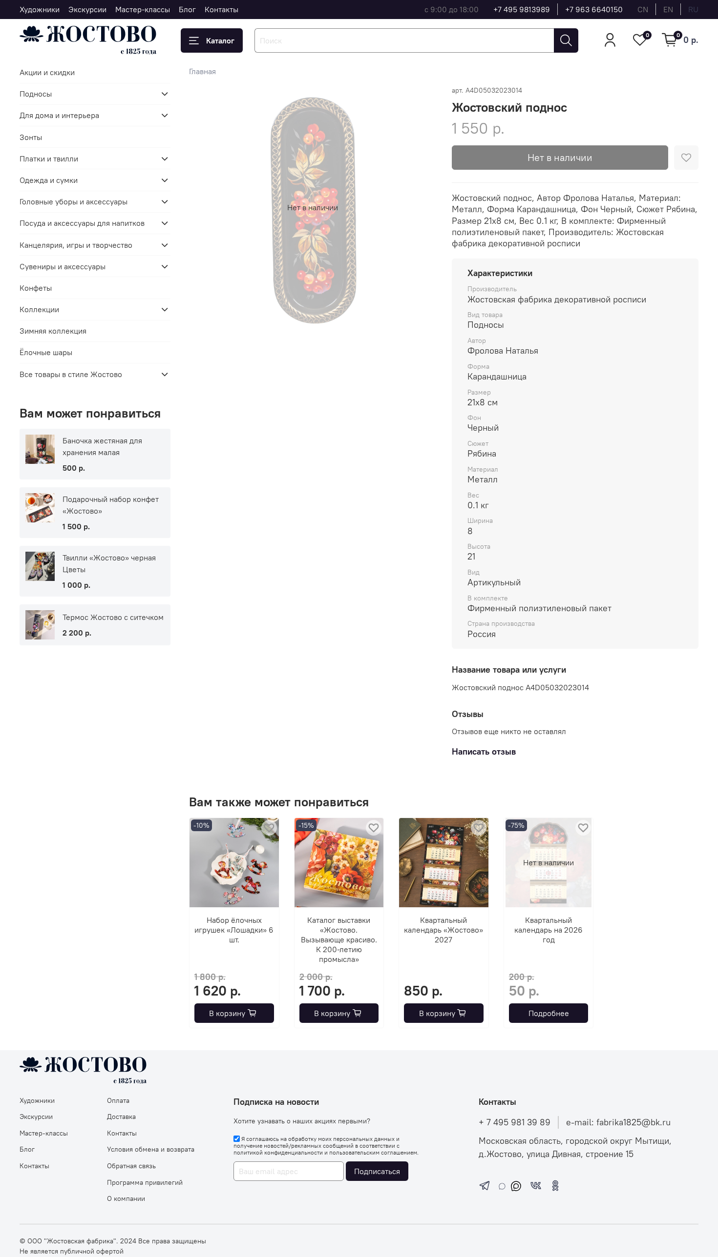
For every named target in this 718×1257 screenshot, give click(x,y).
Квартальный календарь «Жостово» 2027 (444, 929)
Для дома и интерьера (59, 115)
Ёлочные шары (46, 352)
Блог (187, 9)
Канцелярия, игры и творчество (76, 245)
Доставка (121, 1116)
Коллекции (39, 309)
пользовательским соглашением (373, 1152)
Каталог (220, 40)
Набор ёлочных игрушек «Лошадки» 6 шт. (234, 929)
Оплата (118, 1100)
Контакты (221, 9)
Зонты (31, 137)
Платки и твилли (49, 158)
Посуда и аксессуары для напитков (82, 223)
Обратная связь (131, 1165)
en (668, 9)
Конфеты (36, 288)
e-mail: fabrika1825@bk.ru (618, 1122)
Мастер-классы (142, 9)
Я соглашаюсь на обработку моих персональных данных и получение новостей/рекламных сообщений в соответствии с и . (326, 1146)
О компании (126, 1198)
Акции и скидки (47, 72)
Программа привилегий (145, 1182)
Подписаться (377, 1171)
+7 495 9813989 (521, 9)
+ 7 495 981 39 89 (514, 1122)
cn (642, 9)
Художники (40, 9)
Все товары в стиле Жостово (71, 374)
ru (693, 9)
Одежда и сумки (49, 180)
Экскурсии (87, 9)
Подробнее (548, 1013)
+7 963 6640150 (594, 9)
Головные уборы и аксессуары (73, 201)
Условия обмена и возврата (150, 1149)
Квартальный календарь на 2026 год (549, 929)
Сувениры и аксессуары (63, 266)
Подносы (36, 94)
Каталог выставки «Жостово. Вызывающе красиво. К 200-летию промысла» (339, 939)
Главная (202, 71)
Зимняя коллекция (53, 331)
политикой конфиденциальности (278, 1152)
